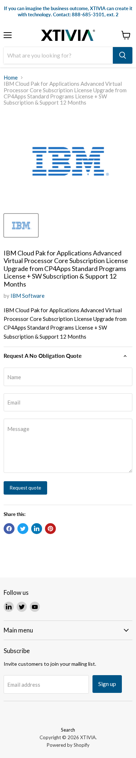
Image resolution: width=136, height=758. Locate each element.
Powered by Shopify (68, 745)
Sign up (107, 683)
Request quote (25, 488)
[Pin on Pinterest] (50, 528)
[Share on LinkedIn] (36, 528)
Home (11, 78)
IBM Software (28, 295)
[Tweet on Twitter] (22, 528)
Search (68, 730)
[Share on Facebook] (9, 528)
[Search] (122, 55)
